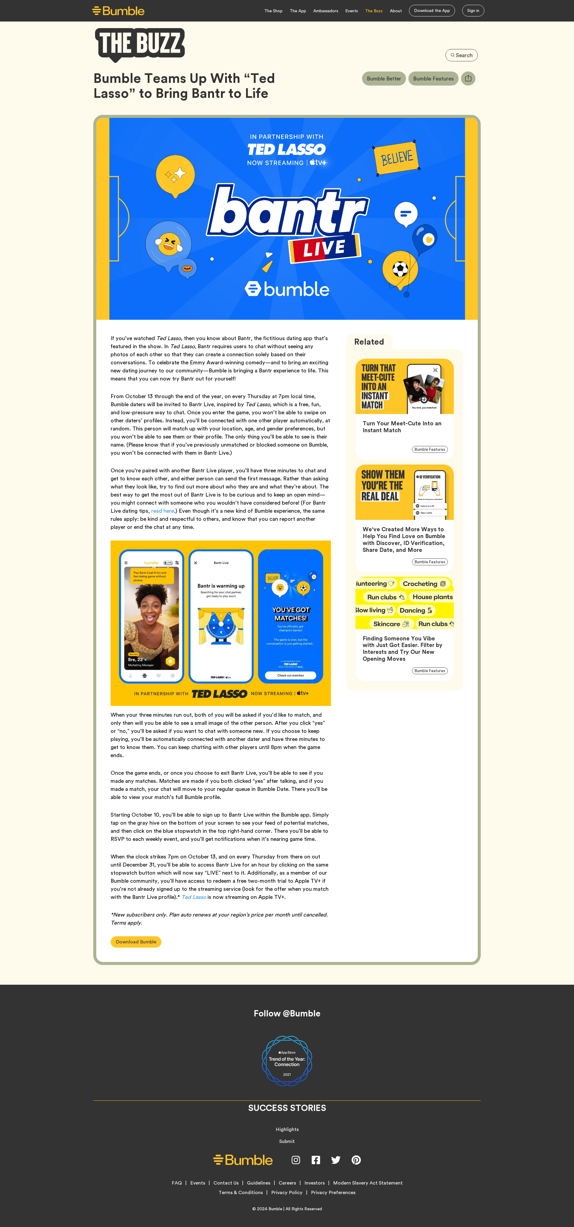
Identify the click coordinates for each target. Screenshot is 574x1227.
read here (162, 511)
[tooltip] (468, 78)
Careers (287, 1183)
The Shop (273, 11)
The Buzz (374, 11)
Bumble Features (436, 78)
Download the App (432, 10)
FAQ (177, 1183)
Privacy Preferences (333, 1192)
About (396, 11)
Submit (287, 1141)
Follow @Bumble (287, 1013)
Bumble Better (386, 78)
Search (464, 55)
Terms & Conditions (241, 1192)
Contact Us (226, 1183)
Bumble (275, 1209)
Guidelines (258, 1183)
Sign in (473, 10)
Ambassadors (325, 11)
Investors (314, 1183)
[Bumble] (118, 10)
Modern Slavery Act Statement (368, 1183)
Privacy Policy (287, 1192)
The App (298, 11)
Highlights (287, 1129)
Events (351, 11)
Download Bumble (136, 941)
